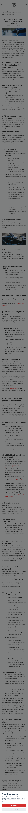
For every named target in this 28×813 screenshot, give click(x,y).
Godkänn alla (14, 805)
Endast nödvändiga (14, 809)
